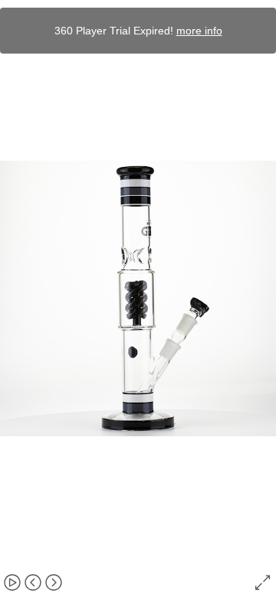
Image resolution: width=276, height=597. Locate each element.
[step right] (53, 582)
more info (199, 30)
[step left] (33, 582)
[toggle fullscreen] (263, 582)
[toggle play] (12, 582)
